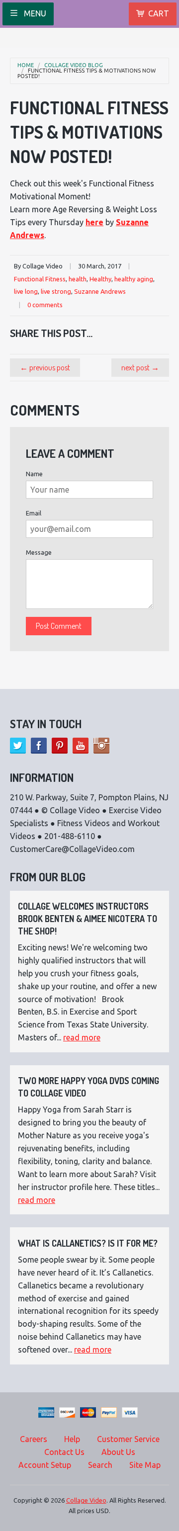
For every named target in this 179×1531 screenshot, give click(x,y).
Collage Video (86, 1500)
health (78, 278)
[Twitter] (18, 746)
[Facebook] (39, 746)
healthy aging (133, 278)
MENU (34, 13)
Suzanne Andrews (100, 291)
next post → (140, 367)
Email (33, 513)
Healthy (100, 278)
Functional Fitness (40, 278)
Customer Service (128, 1439)
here (94, 222)
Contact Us (64, 1451)
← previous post (45, 367)
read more (81, 1037)
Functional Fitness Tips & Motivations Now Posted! (86, 73)
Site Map (145, 1464)
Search (100, 1464)
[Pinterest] (60, 746)
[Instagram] (101, 746)
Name (34, 473)
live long (26, 291)
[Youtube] (81, 746)
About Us (118, 1451)
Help (72, 1439)
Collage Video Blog (73, 65)
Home (25, 65)
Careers (33, 1439)
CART (158, 13)
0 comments (45, 304)
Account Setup (44, 1464)
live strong (56, 291)
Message (39, 552)
